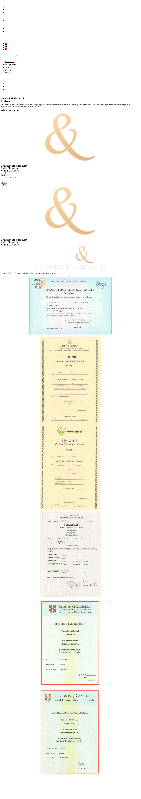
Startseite (10, 20)
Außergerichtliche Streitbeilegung (12, 269)
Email (3, 175)
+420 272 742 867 (13, 36)
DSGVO (28, 269)
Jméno (3, 173)
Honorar (9, 25)
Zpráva (3, 182)
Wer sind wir (11, 28)
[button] (44, 16)
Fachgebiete (11, 22)
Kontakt (8, 12)
